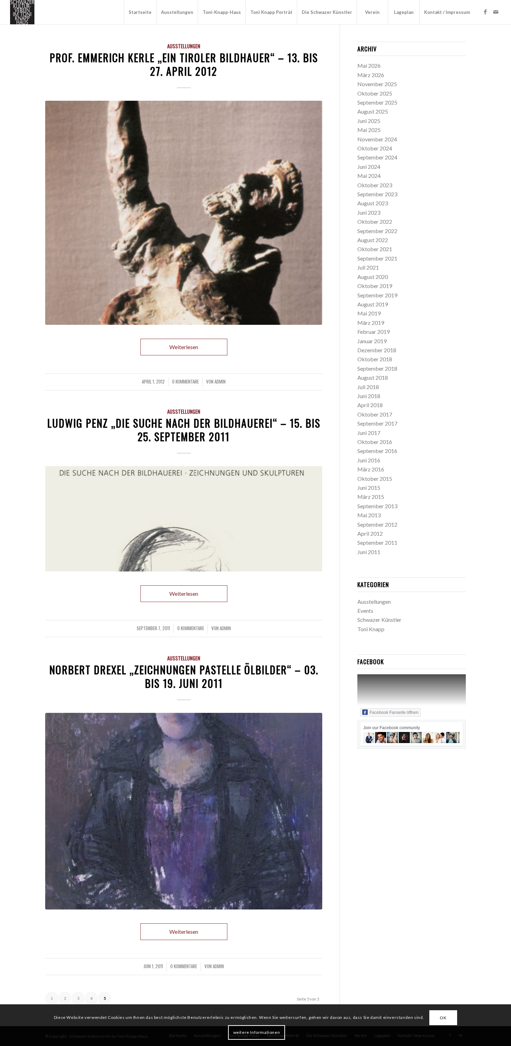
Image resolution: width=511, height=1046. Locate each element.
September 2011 (377, 542)
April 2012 (370, 533)
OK (443, 1017)
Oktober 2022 (374, 221)
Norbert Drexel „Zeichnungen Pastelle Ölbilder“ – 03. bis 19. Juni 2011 (183, 676)
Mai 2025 (369, 129)
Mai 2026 (369, 65)
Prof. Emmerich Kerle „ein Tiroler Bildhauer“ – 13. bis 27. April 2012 (184, 64)
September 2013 (377, 506)
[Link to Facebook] (485, 12)
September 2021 (377, 258)
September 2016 (377, 450)
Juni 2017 (368, 432)
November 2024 (377, 139)
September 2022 (377, 231)
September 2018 (377, 368)
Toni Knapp (370, 629)
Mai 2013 (369, 515)
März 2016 (370, 469)
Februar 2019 (373, 331)
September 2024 (377, 157)
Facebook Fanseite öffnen (394, 712)
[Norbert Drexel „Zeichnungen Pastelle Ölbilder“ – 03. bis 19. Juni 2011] (183, 811)
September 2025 (377, 102)
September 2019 (377, 295)
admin (220, 381)
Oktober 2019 (374, 285)
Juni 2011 (368, 552)
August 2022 (372, 240)
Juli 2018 (368, 387)
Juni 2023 (368, 212)
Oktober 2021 (374, 249)
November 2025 (377, 84)
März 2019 (370, 322)
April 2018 (370, 405)
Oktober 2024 (374, 148)
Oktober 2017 (374, 414)
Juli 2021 (368, 267)
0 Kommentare (185, 381)
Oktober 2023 (374, 185)
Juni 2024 (368, 166)
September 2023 (377, 194)
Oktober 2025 (374, 93)
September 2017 (377, 423)
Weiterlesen (183, 347)
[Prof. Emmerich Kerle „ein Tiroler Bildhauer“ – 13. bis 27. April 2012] (183, 212)
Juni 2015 (368, 487)
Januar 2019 (372, 341)
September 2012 (377, 524)
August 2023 (372, 203)
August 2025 (372, 111)
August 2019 (372, 304)
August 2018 (372, 377)
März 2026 (370, 75)
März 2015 (370, 496)
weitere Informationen (256, 1032)
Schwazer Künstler (379, 619)
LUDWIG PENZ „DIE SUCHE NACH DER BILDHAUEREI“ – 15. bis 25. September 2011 (184, 429)
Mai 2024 (369, 175)
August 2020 (372, 276)
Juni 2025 (368, 120)
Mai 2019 (369, 313)
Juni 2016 (368, 460)
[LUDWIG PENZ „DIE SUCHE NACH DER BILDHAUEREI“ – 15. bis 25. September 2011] (183, 518)
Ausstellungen (183, 46)
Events (365, 610)
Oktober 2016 (374, 441)
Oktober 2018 (374, 359)
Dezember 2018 (376, 350)
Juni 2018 (368, 396)
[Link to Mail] (495, 12)
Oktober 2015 (374, 478)
